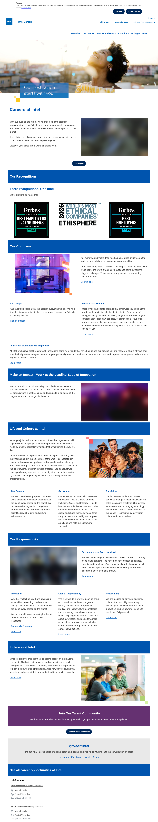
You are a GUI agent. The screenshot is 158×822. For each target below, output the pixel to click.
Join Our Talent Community (144, 22)
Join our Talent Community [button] (79, 732)
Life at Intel (104, 22)
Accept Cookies (134, 11)
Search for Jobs (121, 22)
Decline (119, 11)
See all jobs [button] (79, 163)
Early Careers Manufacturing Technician (27, 806)
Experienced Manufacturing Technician (27, 786)
